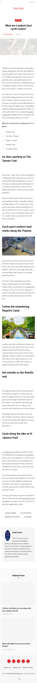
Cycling (18, 20)
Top (19, 679)
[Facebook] (9, 661)
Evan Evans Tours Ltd (15, 673)
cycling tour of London (12, 452)
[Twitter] (13, 661)
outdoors (27, 517)
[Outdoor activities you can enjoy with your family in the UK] (18, 594)
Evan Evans (8, 34)
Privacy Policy (28, 667)
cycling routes (25, 513)
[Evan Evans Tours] (18, 8)
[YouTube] (23, 661)
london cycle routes (12, 517)
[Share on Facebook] (11, 61)
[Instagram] (18, 661)
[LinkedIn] (21, 61)
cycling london (10, 513)
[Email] (26, 61)
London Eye (30, 287)
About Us (7, 667)
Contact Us (16, 667)
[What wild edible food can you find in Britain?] (18, 629)
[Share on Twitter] (16, 61)
